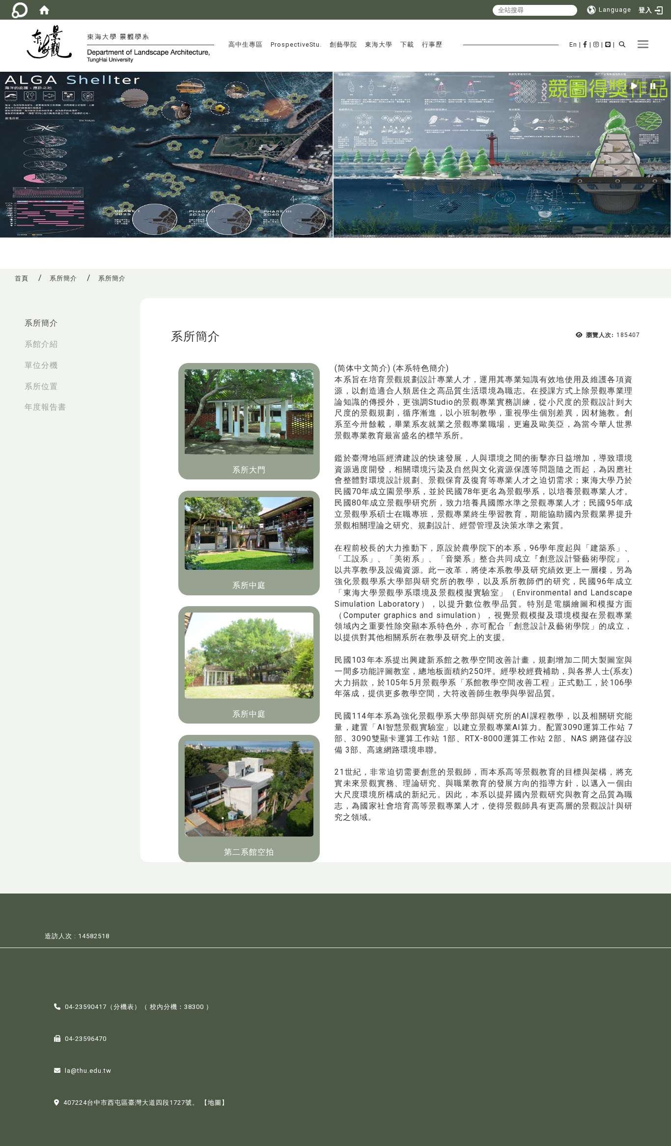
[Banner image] (335, 155)
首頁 (21, 278)
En (573, 44)
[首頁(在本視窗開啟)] (44, 10)
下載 (407, 44)
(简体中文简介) (363, 368)
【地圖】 (214, 1102)
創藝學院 (343, 44)
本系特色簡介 (421, 368)
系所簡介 (63, 278)
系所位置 (41, 386)
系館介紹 (41, 344)
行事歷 (432, 44)
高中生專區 (245, 44)
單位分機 (41, 365)
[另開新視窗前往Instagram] (596, 44)
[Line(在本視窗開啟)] (608, 44)
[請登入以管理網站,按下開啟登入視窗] (19, 10)
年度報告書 (45, 407)
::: (10, 318)
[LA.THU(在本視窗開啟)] (53, 43)
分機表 (123, 1006)
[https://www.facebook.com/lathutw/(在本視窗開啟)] (585, 44)
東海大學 (378, 44)
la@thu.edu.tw (88, 1070)
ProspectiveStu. (296, 44)
